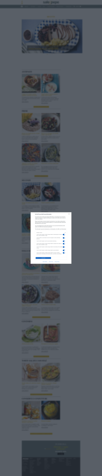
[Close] (69, 214)
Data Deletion (45, 261)
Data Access (51, 261)
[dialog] (51, 238)
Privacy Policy (57, 261)
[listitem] (51, 232)
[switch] (64, 234)
